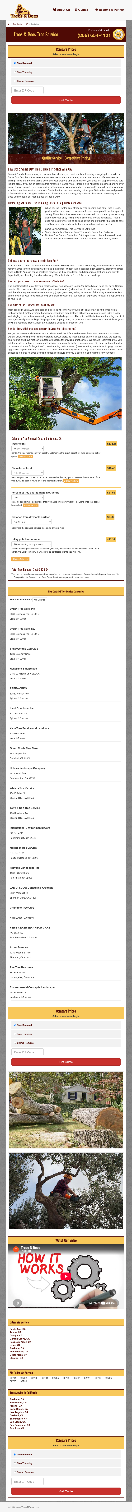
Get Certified (39, 599)
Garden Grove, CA (20, 1338)
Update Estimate (20, 559)
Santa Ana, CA (18, 1329)
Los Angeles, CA (19, 1412)
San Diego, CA (18, 1421)
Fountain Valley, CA (20, 1341)
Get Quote (66, 100)
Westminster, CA (19, 1351)
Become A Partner (111, 10)
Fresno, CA (16, 1405)
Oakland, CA (17, 1415)
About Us (63, 10)
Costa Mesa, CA (18, 1354)
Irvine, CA (15, 1345)
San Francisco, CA (20, 1425)
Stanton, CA (16, 1357)
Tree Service (17, 24)
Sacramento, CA (18, 1418)
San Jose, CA (17, 1428)
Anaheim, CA (17, 1348)
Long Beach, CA (19, 1408)
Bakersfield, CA (18, 1402)
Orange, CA (16, 1335)
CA (27, 24)
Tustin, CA (15, 1332)
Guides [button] (83, 10)
